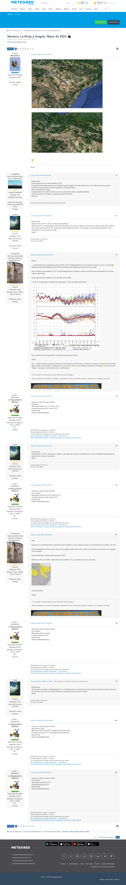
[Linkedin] (98, 856)
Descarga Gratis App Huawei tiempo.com (22, 860)
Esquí (96, 9)
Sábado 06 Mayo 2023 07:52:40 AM (41, 623)
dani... (16, 395)
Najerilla (16, 174)
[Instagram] (77, 856)
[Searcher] (68, 2)
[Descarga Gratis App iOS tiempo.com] (65, 844)
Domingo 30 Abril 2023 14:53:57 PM (41, 54)
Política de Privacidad (108, 864)
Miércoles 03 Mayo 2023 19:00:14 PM (42, 255)
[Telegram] (105, 856)
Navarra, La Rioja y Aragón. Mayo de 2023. (37, 36)
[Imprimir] (117, 48)
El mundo (88, 9)
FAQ (82, 864)
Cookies (97, 864)
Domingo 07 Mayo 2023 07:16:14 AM (42, 681)
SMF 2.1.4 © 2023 (46, 877)
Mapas (51, 9)
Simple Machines (57, 877)
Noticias (22, 9)
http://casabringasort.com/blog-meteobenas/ (44, 436)
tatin (15, 214)
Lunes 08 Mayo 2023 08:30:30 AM (41, 772)
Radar (44, 9)
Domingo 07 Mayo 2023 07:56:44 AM (42, 720)
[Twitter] (64, 856)
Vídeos (30, 9)
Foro (81, 9)
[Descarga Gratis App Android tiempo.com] (52, 844)
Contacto (63, 864)
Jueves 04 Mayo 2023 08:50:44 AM (41, 396)
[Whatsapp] (91, 856)
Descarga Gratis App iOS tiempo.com (21, 857)
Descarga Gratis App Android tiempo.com (22, 854)
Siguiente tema (21, 42)
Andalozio (15, 254)
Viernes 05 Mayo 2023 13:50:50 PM (41, 535)
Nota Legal (89, 864)
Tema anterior (11, 42)
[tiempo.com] (23, 3)
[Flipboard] (111, 856)
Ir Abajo (10, 48)
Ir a (95, 837)
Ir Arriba (10, 826)
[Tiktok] (84, 856)
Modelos (66, 9)
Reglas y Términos (105, 879)
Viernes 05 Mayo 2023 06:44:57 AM (41, 446)
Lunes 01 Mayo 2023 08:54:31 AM (41, 215)
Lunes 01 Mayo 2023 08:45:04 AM (41, 175)
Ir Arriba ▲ (116, 879)
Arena (16, 53)
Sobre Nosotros (73, 864)
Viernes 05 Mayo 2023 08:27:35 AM (41, 485)
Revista (74, 9)
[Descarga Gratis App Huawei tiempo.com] (79, 844)
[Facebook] (70, 856)
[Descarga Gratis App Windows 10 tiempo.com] (93, 844)
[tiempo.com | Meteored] (21, 847)
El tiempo (14, 9)
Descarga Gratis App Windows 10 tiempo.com (23, 863)
